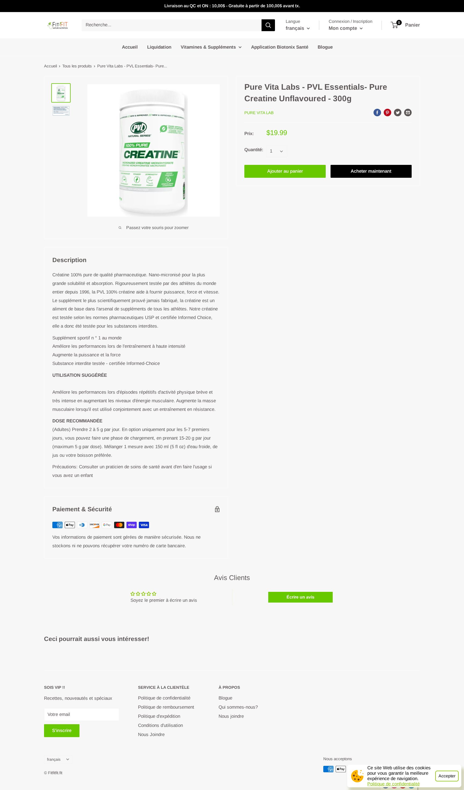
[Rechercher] (268, 25)
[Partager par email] (408, 112)
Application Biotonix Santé (279, 46)
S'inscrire (61, 730)
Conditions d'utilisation (160, 725)
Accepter (446, 776)
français (53, 759)
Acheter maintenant (371, 171)
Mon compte (343, 28)
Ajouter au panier (285, 171)
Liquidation (159, 46)
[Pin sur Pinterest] (387, 112)
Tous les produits (77, 66)
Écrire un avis (300, 597)
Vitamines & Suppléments (208, 46)
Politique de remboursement (166, 707)
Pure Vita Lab (259, 112)
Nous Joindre (151, 734)
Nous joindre (231, 716)
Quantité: (253, 149)
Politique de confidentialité (393, 784)
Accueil (130, 46)
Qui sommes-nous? (238, 707)
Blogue (325, 46)
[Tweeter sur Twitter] (397, 112)
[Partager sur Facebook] (377, 112)
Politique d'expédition (159, 716)
